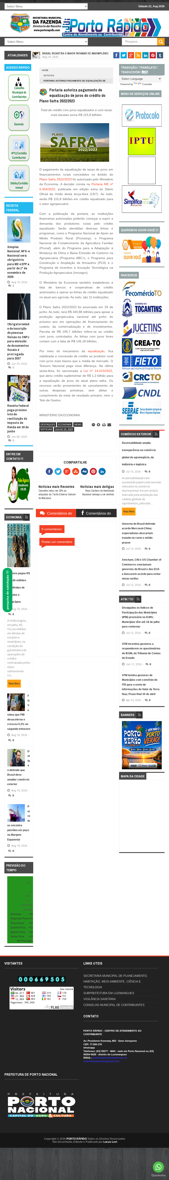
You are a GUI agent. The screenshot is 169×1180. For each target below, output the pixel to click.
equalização (96, 351)
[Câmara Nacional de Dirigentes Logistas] (142, 398)
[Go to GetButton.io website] (158, 1175)
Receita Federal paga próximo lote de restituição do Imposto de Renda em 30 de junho (18, 418)
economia (64, 424)
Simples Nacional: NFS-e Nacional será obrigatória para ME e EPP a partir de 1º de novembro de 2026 (18, 262)
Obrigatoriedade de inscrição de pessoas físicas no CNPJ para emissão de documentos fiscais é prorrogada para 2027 (18, 341)
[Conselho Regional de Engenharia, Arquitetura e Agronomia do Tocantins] (142, 352)
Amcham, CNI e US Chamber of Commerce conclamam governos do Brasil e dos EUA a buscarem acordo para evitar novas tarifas (141, 569)
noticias (49, 75)
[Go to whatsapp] (158, 1167)
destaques (47, 424)
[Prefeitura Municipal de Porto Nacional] (112, 36)
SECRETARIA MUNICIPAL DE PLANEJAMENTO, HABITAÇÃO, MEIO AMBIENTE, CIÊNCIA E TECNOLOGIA (115, 981)
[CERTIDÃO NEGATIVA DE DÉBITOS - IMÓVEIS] (18, 191)
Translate (147, 84)
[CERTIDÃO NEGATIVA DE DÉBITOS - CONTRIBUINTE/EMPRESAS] (18, 161)
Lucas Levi (110, 1141)
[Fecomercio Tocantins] (142, 295)
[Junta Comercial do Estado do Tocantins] (142, 336)
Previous (125, 746)
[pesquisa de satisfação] (142, 261)
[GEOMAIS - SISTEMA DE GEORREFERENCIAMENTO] (18, 131)
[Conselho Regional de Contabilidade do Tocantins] (142, 384)
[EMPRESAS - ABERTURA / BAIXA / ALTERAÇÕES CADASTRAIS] (142, 211)
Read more (14, 683)
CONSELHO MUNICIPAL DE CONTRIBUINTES (114, 1005)
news (77, 424)
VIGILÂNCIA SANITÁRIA (99, 999)
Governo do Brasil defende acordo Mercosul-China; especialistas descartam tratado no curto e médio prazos (138, 533)
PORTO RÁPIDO (76, 1138)
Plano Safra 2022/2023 (55, 179)
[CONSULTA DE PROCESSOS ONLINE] (142, 125)
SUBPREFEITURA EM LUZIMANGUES (108, 993)
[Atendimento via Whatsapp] (18, 503)
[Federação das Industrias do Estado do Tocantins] (142, 369)
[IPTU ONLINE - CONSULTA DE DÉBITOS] (142, 154)
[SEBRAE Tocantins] (142, 419)
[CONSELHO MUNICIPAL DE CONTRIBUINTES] (18, 101)
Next (159, 746)
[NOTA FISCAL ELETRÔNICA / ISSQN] (142, 183)
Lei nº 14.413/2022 (98, 371)
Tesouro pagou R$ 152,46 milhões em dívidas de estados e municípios (18, 587)
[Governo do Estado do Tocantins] (142, 317)
